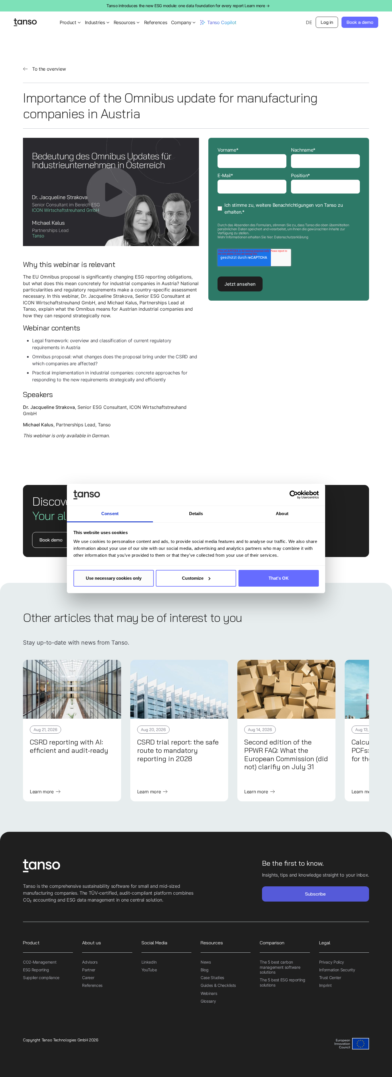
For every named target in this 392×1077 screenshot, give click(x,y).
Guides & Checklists (218, 985)
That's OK (279, 578)
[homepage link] (109, 866)
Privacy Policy (331, 962)
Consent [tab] (110, 513)
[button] (70, 22)
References (155, 22)
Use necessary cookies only (113, 578)
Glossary (208, 1001)
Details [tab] (196, 513)
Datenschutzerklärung (291, 237)
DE (309, 22)
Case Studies (212, 977)
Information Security (337, 969)
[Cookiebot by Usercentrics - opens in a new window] (294, 494)
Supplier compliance (41, 977)
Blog (205, 969)
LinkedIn (149, 962)
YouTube (149, 969)
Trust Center (330, 977)
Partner (88, 969)
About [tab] (282, 513)
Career (88, 977)
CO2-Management (40, 962)
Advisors (89, 962)
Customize (192, 578)
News (206, 962)
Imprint (325, 985)
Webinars (209, 993)
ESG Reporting (36, 969)
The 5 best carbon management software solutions (280, 967)
